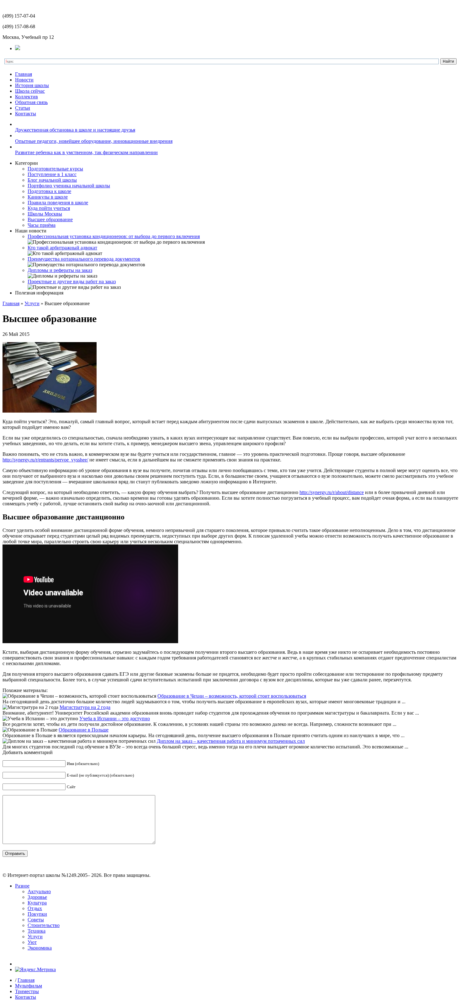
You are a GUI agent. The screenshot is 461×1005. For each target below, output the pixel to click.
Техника (36, 931)
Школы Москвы (45, 213)
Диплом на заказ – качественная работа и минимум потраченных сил (231, 741)
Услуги (32, 303)
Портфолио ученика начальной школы (69, 185)
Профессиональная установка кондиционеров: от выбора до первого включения (114, 236)
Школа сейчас (30, 91)
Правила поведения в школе (58, 202)
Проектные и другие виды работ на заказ (72, 281)
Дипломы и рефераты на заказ (60, 270)
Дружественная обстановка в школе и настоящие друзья (75, 130)
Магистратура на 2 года (85, 707)
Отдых (35, 908)
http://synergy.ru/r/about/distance (331, 492)
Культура (37, 902)
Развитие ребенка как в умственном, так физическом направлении (86, 152)
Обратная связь (31, 102)
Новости (24, 79)
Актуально (39, 891)
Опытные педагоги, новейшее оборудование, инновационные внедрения (93, 141)
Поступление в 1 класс (52, 174)
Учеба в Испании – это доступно (114, 718)
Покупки (37, 914)
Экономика (40, 947)
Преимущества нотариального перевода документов (84, 259)
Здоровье (37, 897)
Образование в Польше (84, 729)
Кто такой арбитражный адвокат (62, 247)
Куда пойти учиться (49, 208)
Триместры (27, 991)
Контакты (25, 113)
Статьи (22, 108)
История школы (32, 85)
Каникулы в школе (48, 197)
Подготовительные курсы (55, 168)
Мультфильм (28, 985)
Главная (23, 74)
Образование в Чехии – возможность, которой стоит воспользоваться (231, 696)
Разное (22, 885)
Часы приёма (42, 225)
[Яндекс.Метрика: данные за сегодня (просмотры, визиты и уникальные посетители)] (35, 969)
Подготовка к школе (49, 191)
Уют (32, 942)
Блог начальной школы (52, 180)
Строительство (44, 925)
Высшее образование (50, 219)
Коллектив (26, 96)
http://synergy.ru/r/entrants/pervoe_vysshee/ (45, 459)
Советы (36, 919)
